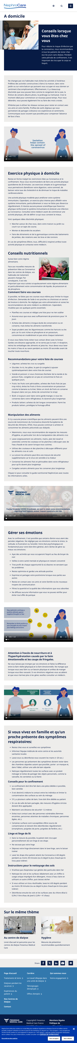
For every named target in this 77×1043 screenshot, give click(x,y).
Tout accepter (54, 1038)
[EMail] (62, 963)
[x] (49, 963)
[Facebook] (43, 963)
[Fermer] (74, 1029)
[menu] (70, 6)
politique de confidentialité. (49, 1034)
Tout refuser (68, 1038)
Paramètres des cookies (9, 1038)
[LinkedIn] (56, 963)
